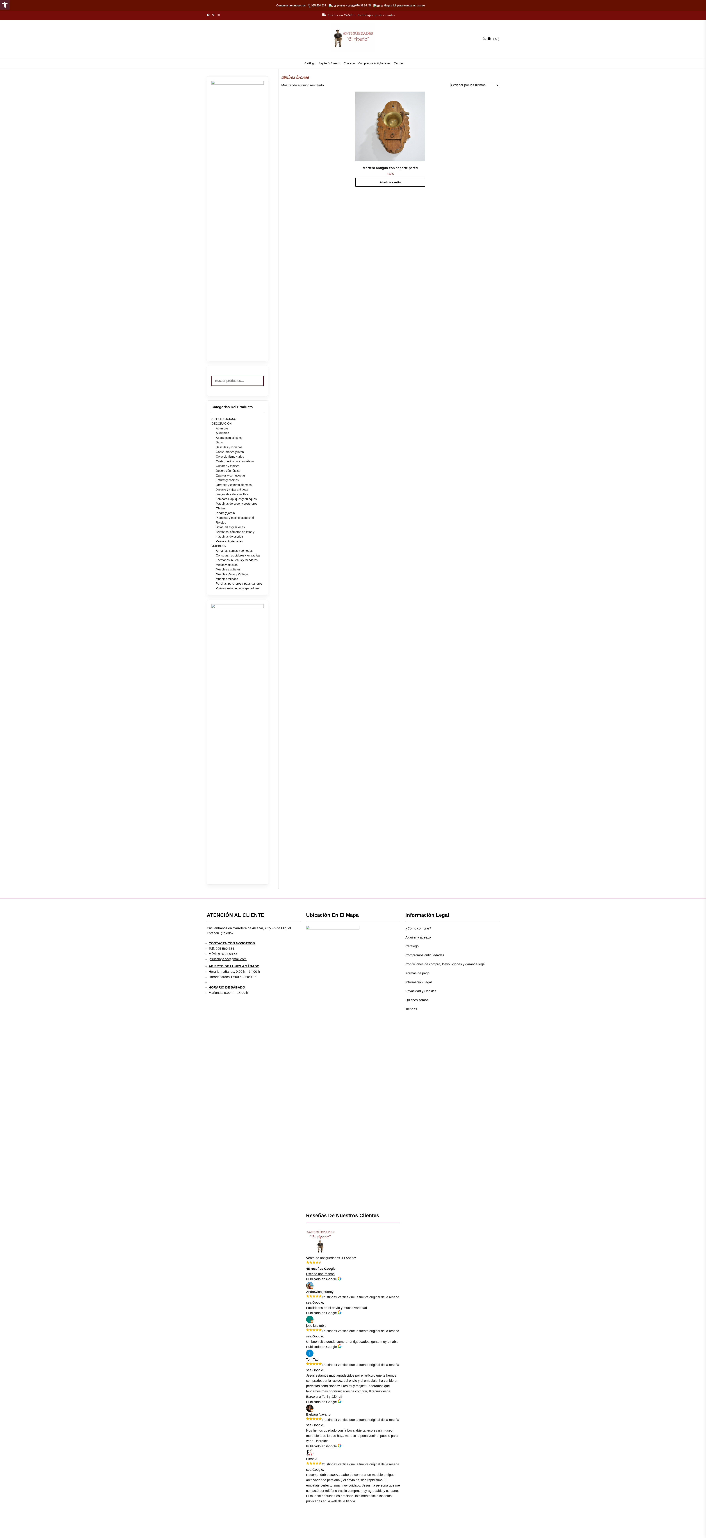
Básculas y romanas (229, 447)
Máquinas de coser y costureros (236, 503)
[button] (5, 5)
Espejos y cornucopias (230, 475)
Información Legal (418, 982)
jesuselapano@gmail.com (228, 959)
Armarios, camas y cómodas (234, 550)
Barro (219, 442)
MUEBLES (218, 545)
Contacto (349, 63)
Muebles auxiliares (228, 569)
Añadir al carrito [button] (390, 182)
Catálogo (309, 63)
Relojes (221, 522)
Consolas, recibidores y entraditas (238, 555)
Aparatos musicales (229, 437)
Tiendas (398, 63)
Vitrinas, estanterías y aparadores (237, 588)
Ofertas (220, 508)
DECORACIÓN (221, 423)
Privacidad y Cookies (420, 991)
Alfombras (222, 433)
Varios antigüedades (229, 541)
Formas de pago (417, 973)
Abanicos (222, 428)
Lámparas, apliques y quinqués (236, 499)
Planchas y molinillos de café (235, 517)
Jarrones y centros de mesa (234, 484)
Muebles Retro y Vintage (232, 574)
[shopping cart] (490, 39)
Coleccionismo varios (230, 456)
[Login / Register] (485, 39)
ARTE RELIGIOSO (223, 418)
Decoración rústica (228, 470)
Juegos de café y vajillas (232, 494)
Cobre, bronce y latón (230, 452)
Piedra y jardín (225, 513)
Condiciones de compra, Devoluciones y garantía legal (445, 964)
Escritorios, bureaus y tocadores (237, 560)
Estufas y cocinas (227, 480)
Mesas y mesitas (227, 564)
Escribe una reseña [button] (320, 1274)
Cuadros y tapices (227, 466)
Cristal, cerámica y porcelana (235, 461)
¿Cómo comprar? (418, 928)
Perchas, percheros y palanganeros (239, 583)
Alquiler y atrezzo (329, 63)
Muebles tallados (227, 579)
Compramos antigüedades (374, 63)
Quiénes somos (416, 1000)
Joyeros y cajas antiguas (232, 489)
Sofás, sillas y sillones (230, 527)
